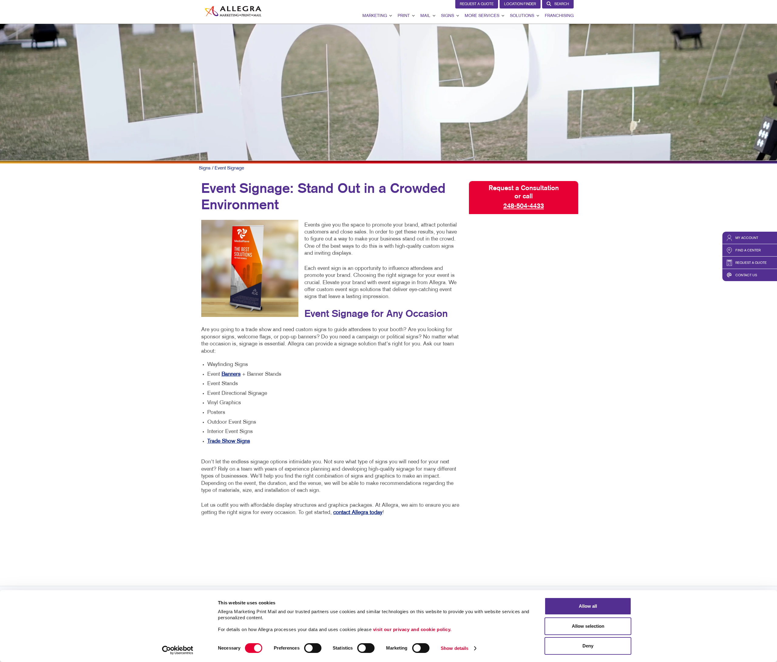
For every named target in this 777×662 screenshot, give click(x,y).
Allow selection (588, 626)
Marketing (374, 16)
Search (561, 4)
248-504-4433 (523, 206)
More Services (482, 16)
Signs (447, 16)
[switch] (312, 648)
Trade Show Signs (228, 441)
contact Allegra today (357, 512)
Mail (425, 16)
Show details (454, 648)
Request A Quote (477, 4)
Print (404, 16)
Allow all (588, 606)
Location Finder (520, 4)
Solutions (522, 16)
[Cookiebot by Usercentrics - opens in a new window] (177, 650)
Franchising (559, 16)
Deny (587, 645)
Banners (231, 374)
